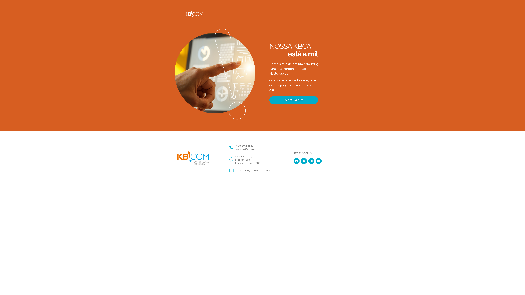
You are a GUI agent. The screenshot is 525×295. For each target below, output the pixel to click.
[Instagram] (311, 161)
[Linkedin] (297, 161)
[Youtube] (319, 161)
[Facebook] (304, 161)
